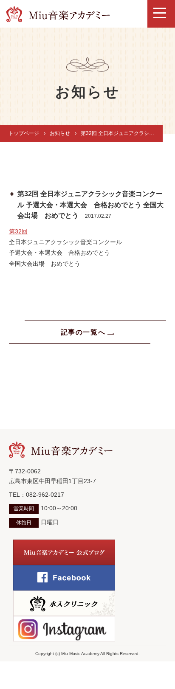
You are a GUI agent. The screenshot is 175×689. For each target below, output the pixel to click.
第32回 (18, 231)
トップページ (23, 133)
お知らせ (60, 133)
